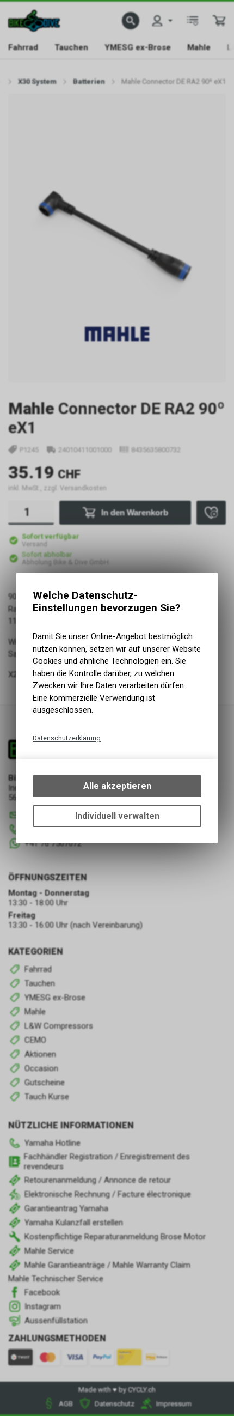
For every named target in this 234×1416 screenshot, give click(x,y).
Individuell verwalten (117, 816)
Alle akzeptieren (117, 786)
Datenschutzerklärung (67, 738)
